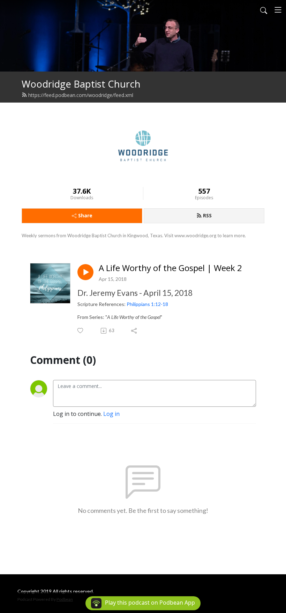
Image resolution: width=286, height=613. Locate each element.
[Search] (263, 10)
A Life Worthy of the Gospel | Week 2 (170, 268)
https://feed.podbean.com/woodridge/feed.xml (80, 95)
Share (85, 215)
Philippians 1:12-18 (147, 304)
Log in (111, 414)
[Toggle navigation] (278, 9)
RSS (207, 215)
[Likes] (81, 330)
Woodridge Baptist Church (81, 83)
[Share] (134, 330)
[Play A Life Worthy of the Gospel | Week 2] (85, 272)
